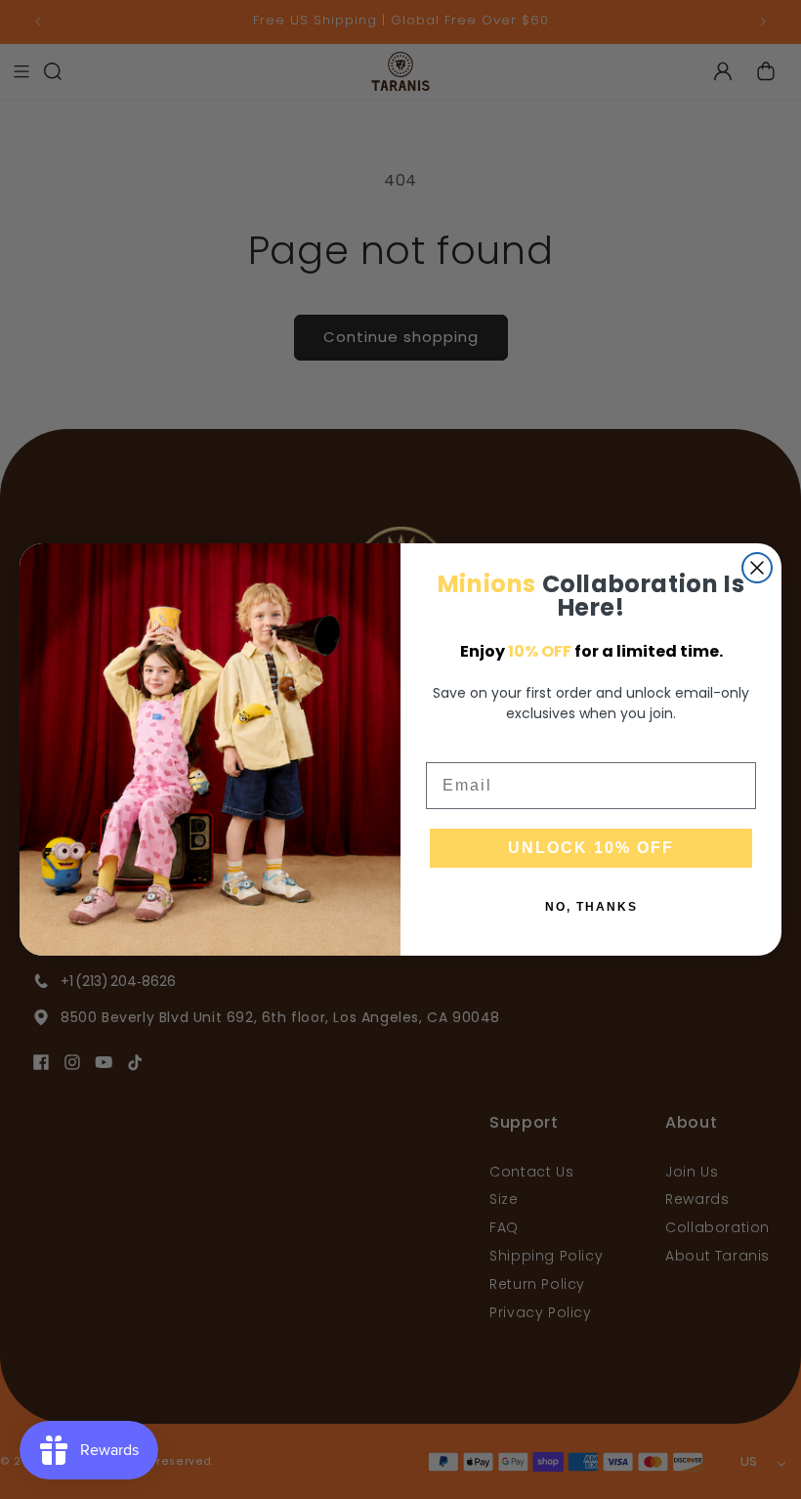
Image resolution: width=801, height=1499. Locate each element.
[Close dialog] (757, 567)
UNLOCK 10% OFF (591, 847)
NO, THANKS (591, 907)
